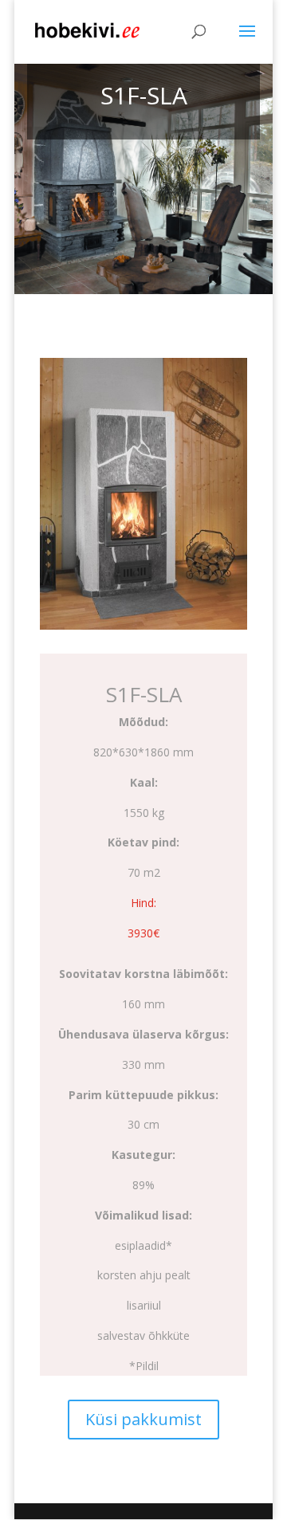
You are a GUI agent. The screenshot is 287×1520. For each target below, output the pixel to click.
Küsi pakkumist (143, 1419)
